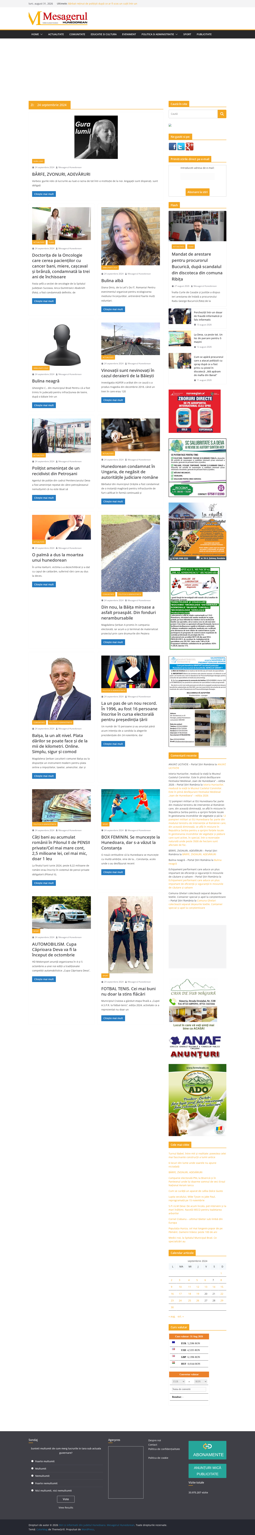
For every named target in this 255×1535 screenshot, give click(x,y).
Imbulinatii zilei (110, 267)
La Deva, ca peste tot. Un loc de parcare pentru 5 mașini (208, 338)
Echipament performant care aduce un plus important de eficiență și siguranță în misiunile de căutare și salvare (196, 884)
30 (172, 1307)
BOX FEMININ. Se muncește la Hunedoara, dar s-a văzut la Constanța (130, 842)
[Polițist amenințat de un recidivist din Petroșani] (61, 435)
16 (172, 1293)
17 (180, 1293)
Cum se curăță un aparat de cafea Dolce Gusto (196, 1191)
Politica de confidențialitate (164, 1449)
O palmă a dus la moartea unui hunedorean (57, 557)
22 (221, 1293)
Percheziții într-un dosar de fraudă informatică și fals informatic (208, 316)
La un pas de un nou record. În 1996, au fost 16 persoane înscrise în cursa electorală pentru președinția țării (129, 711)
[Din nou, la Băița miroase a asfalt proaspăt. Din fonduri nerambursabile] (130, 553)
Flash (51, 242)
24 (180, 1300)
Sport (187, 34)
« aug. (172, 1316)
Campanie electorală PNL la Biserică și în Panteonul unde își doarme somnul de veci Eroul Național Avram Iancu (197, 1181)
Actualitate (56, 34)
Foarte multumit (45, 1461)
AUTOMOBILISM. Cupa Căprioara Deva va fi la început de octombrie (54, 949)
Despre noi (154, 1440)
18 (189, 1293)
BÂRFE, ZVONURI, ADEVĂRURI (61, 174)
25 (189, 1300)
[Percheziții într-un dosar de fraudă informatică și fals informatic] (180, 318)
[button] (41, 34)
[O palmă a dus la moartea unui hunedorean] (61, 527)
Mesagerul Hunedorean (70, 167)
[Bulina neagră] (61, 344)
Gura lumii (38, 161)
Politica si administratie (158, 34)
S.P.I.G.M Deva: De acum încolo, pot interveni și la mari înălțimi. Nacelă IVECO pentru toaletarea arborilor (197, 1209)
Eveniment (129, 34)
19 (197, 1293)
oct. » (181, 1316)
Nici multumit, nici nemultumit (53, 1490)
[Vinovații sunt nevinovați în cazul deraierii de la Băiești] (130, 338)
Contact (152, 1444)
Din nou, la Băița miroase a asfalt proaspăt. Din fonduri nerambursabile (128, 612)
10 (180, 1286)
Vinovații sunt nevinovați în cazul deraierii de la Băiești (127, 372)
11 (189, 1286)
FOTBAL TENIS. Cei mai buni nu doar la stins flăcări (128, 991)
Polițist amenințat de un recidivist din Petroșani (56, 470)
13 (206, 1286)
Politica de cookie (158, 1457)
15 (221, 1286)
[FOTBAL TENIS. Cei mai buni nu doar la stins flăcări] (130, 934)
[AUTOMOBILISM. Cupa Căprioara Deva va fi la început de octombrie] (61, 912)
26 (197, 1300)
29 (221, 1300)
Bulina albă (112, 280)
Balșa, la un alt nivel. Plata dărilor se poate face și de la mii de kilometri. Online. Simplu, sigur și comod (60, 743)
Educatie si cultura (104, 34)
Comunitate (77, 34)
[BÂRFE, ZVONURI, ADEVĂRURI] (96, 137)
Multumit (40, 1468)
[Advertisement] (127, 64)
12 (197, 1286)
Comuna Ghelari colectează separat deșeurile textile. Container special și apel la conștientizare (196, 904)
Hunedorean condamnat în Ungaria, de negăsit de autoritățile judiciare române (129, 471)
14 (213, 1286)
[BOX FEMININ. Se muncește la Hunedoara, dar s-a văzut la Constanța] (130, 805)
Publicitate (204, 34)
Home (35, 34)
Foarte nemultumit (46, 1483)
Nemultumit (42, 1475)
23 (172, 1300)
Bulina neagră (76, 1)
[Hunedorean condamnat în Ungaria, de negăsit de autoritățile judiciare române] (130, 434)
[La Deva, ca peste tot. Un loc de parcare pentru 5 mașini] (180, 341)
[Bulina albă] (130, 236)
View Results (66, 1507)
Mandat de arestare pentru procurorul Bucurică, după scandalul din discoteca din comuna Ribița (197, 266)
